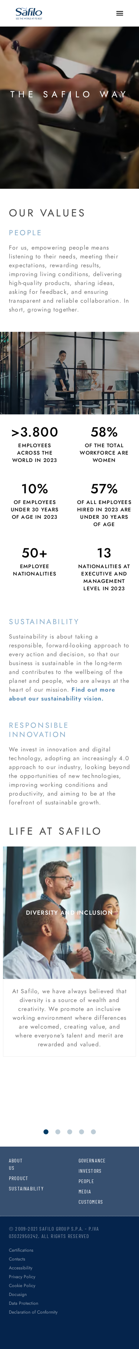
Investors (84, 1171)
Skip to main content (31, 7)
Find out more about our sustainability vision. (62, 694)
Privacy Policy (22, 1276)
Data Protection (23, 1303)
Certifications (21, 1250)
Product (14, 1178)
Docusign (18, 1294)
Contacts (17, 1259)
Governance (84, 1160)
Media (84, 1191)
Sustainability (14, 1188)
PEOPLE (84, 1181)
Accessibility (20, 1268)
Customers (84, 1202)
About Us (14, 1164)
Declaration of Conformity (33, 1312)
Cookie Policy (22, 1285)
